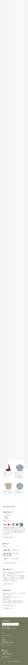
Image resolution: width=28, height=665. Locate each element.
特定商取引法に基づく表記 (7, 642)
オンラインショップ (6, 635)
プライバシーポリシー (7, 644)
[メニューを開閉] (25, 2)
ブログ (3, 637)
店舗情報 (4, 640)
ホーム (3, 633)
